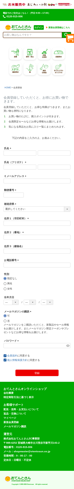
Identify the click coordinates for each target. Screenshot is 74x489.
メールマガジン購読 (15, 426)
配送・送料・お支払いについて (21, 409)
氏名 (8, 148)
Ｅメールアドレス (15, 176)
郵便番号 (10, 190)
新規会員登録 (11, 422)
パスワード (12, 340)
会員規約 (12, 355)
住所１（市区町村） (17, 218)
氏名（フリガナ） (15, 162)
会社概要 (9, 392)
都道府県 (10, 203)
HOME (7, 87)
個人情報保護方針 (17, 360)
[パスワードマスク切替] (67, 345)
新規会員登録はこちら (58, 27)
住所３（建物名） (14, 246)
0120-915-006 (14, 16)
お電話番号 (12, 260)
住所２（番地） (14, 232)
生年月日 (9, 297)
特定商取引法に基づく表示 (19, 397)
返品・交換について (15, 413)
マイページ (10, 417)
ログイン (38, 27)
